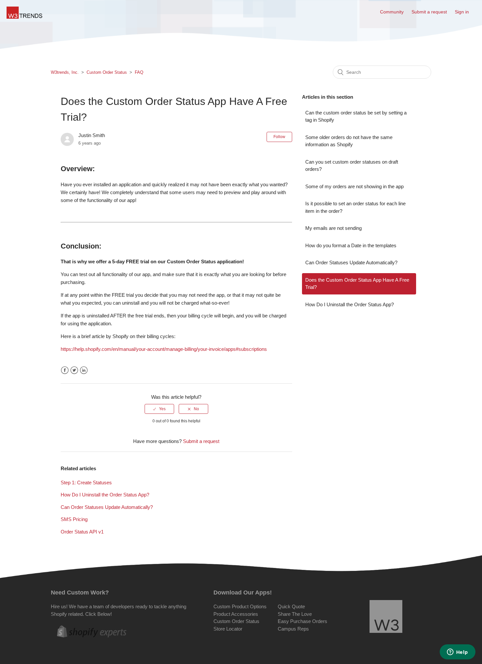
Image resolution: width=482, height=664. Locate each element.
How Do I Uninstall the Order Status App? (105, 494)
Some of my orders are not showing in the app (354, 186)
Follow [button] (279, 136)
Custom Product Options (240, 606)
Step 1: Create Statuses (86, 482)
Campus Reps (293, 629)
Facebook (65, 370)
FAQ (139, 72)
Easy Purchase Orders (302, 621)
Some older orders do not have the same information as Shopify (348, 141)
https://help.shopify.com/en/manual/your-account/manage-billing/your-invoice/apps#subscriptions (164, 349)
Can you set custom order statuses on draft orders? (351, 165)
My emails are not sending (333, 228)
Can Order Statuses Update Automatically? (107, 507)
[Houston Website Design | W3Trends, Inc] (386, 617)
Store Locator (227, 629)
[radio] (159, 409)
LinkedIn (84, 370)
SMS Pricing (74, 519)
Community (392, 11)
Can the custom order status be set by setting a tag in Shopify (356, 116)
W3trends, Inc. (65, 72)
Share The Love (295, 614)
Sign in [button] (462, 11)
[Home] (25, 17)
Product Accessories (235, 614)
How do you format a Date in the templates (350, 245)
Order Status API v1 (82, 531)
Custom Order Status (107, 72)
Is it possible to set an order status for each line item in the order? (355, 207)
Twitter (74, 370)
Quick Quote (291, 606)
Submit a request (429, 11)
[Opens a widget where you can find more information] (457, 652)
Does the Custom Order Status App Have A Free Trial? (357, 283)
